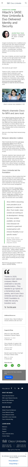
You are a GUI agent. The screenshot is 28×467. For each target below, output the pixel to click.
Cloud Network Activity (8, 414)
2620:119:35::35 (6, 446)
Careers (4, 429)
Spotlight (13, 9)
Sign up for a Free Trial (14, 449)
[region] (14, 459)
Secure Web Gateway (8, 400)
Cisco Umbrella (14, 3)
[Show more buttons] (24, 101)
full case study (11, 262)
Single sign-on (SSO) (12, 194)
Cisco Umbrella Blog (7, 419)
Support (4, 431)
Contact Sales (6, 436)
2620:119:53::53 (21, 446)
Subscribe (8, 377)
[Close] (26, 454)
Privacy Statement (13, 460)
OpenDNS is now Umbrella (9, 417)
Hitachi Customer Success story (14, 117)
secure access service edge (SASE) (11, 81)
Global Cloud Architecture (9, 410)
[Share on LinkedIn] (18, 365)
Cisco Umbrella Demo (8, 433)
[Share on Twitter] (12, 365)
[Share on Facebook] (5, 365)
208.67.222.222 (6, 445)
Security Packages (7, 402)
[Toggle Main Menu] (2, 3)
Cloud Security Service (8, 395)
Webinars (4, 426)
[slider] (13, 101)
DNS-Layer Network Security (9, 398)
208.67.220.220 (21, 445)
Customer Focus (6, 9)
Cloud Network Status (8, 412)
